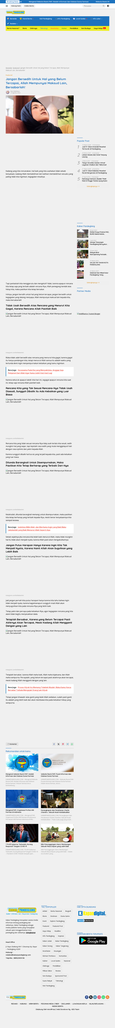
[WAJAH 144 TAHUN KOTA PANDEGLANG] (80, 264)
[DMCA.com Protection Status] (85, 920)
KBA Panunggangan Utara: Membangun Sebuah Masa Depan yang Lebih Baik (56, 845)
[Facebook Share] (54, 744)
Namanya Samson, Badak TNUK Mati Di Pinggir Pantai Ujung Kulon (94, 180)
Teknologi (44, 28)
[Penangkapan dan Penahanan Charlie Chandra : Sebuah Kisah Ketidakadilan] (57, 799)
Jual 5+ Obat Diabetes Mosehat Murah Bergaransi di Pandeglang (94, 172)
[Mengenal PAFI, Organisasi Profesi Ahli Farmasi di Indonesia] (22, 799)
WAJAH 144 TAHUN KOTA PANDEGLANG (99, 264)
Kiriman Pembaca (49, 956)
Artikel (45, 911)
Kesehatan (55, 28)
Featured (16, 68)
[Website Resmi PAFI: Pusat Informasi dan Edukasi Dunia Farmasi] (57, 763)
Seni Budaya (86, 28)
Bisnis (25, 28)
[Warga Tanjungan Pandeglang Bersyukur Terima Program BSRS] (82, 244)
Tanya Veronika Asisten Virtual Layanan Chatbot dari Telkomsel (94, 164)
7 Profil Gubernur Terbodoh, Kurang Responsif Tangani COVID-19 (19, 845)
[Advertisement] (57, 48)
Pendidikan (74, 28)
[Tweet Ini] (58, 744)
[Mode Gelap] (108, 6)
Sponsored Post (61, 976)
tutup (7, 997)
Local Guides (55, 961)
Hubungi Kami (16, 6)
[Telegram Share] (67, 744)
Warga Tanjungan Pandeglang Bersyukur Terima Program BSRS (98, 243)
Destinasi (53, 916)
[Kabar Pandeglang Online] (15, 12)
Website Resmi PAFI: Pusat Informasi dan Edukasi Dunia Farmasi (56, 775)
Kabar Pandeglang (61, 941)
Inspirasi (61, 936)
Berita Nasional (13, 28)
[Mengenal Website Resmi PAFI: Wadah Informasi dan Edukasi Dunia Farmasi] (22, 763)
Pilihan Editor (47, 971)
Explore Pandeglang (57, 921)
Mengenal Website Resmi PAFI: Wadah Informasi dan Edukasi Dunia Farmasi (38, 2)
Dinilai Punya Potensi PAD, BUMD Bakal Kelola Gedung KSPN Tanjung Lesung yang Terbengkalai (99, 233)
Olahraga (33, 28)
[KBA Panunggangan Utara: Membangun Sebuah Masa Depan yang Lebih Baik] (57, 833)
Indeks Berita (29, 6)
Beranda (9, 68)
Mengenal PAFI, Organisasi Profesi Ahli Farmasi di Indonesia (20, 811)
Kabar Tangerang (62, 946)
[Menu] (7, 6)
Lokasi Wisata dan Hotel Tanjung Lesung (94, 156)
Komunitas (63, 956)
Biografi (68, 911)
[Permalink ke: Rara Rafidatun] (7, 92)
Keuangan (57, 951)
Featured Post (58, 926)
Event (45, 921)
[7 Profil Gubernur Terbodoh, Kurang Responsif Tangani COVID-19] (22, 833)
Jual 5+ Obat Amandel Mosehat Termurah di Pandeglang (94, 148)
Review (58, 971)
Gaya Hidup (98, 28)
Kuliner (64, 28)
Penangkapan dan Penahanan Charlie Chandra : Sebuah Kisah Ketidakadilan (55, 811)
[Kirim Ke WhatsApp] (72, 744)
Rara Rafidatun (15, 91)
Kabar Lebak (47, 941)
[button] (103, 6)
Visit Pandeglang (48, 986)
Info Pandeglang (48, 936)
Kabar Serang (47, 946)
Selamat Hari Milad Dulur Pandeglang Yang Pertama (99, 274)
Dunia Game (65, 916)
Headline (57, 931)
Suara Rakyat (47, 981)
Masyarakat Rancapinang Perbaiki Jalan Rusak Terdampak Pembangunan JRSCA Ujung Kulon (99, 253)
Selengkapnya (92, 186)
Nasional (67, 961)
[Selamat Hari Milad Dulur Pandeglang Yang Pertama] (80, 274)
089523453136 (19, 958)
